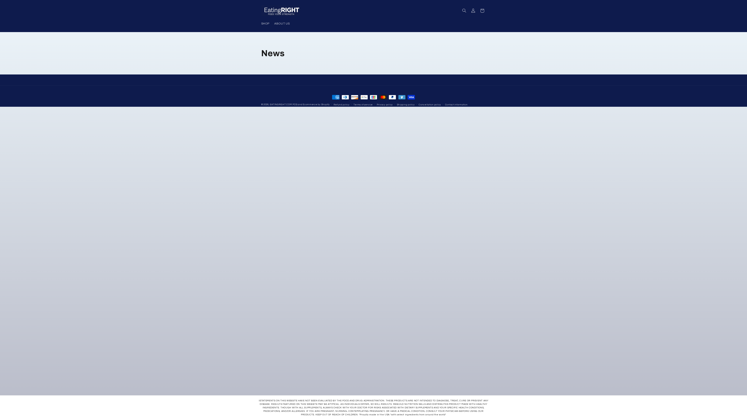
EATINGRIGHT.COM (281, 104)
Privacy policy (385, 105)
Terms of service (363, 105)
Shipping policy (406, 105)
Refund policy (342, 105)
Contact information (456, 105)
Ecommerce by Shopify (316, 104)
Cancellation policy (430, 105)
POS (295, 104)
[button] (464, 10)
